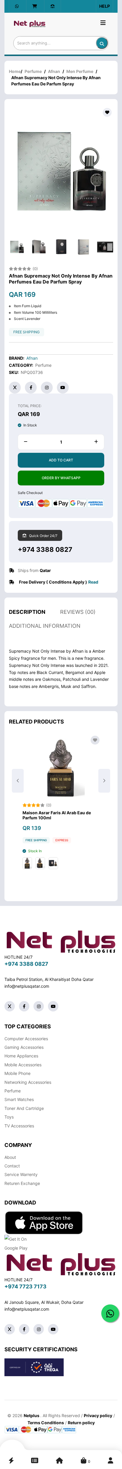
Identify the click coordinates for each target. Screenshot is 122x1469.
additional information (45, 626)
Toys (9, 1116)
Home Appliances (21, 1055)
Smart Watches (19, 1099)
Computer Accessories (26, 1038)
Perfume (33, 71)
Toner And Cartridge (24, 1108)
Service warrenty (21, 1174)
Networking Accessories (27, 1082)
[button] (104, 781)
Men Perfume (79, 71)
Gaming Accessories (24, 1047)
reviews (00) (78, 612)
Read (93, 581)
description (27, 612)
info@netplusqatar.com (26, 986)
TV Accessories (19, 1125)
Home (15, 71)
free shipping (26, 332)
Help (104, 6)
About (10, 1157)
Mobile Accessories (22, 1064)
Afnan (54, 71)
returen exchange (22, 1183)
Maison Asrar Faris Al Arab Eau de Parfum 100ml (57, 815)
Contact (12, 1165)
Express (61, 840)
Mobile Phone (17, 1073)
